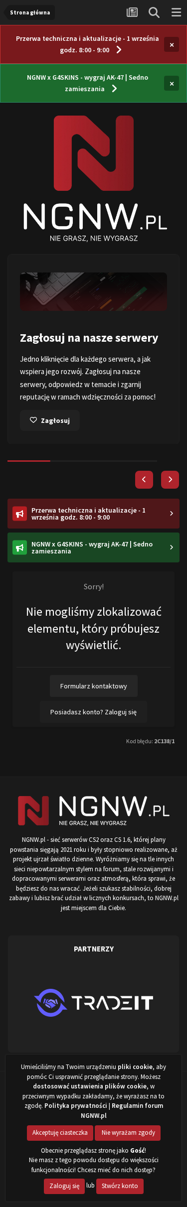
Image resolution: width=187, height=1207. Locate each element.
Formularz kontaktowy (93, 685)
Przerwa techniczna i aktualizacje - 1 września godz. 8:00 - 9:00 (87, 44)
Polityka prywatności (75, 1105)
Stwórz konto (120, 1186)
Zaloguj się (64, 1186)
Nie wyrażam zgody (127, 1132)
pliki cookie (135, 1067)
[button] (144, 480)
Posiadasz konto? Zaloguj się (93, 711)
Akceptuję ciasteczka (60, 1132)
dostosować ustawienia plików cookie (90, 1086)
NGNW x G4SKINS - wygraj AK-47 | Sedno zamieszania (87, 83)
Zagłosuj (55, 420)
